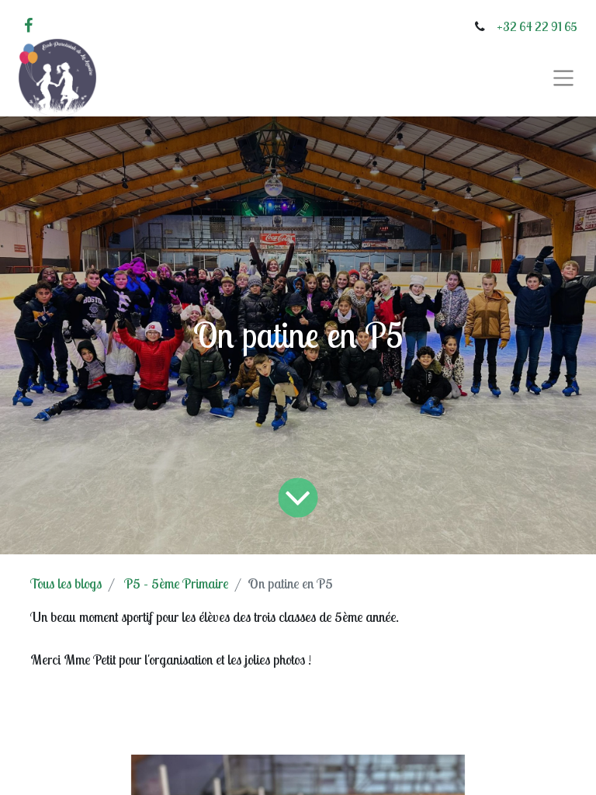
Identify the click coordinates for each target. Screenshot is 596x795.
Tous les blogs (66, 583)
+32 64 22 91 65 (537, 26)
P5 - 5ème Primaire (176, 583)
